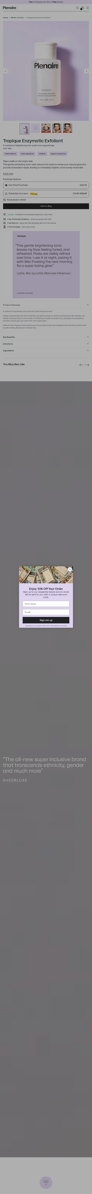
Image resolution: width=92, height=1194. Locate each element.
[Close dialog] (70, 569)
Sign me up (46, 620)
